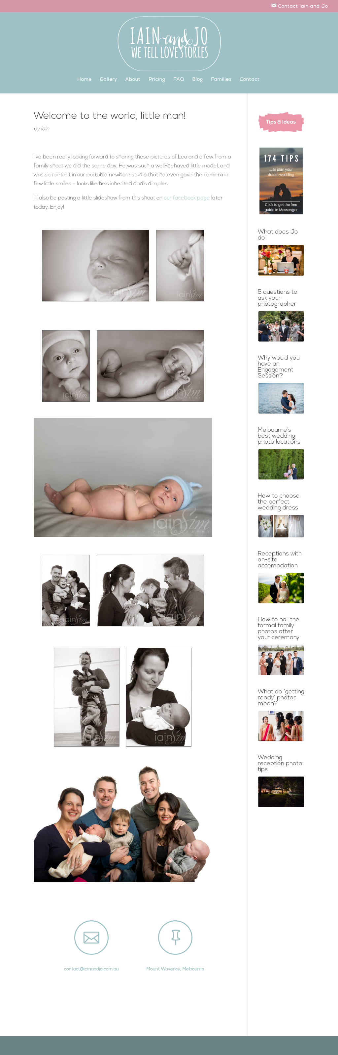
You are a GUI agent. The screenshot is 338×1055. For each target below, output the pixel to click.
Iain (45, 129)
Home (85, 79)
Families (221, 79)
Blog (197, 79)
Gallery (108, 79)
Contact (250, 79)
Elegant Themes (66, 1045)
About (133, 79)
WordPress (109, 1045)
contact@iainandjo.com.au (91, 969)
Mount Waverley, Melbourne (175, 969)
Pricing (157, 79)
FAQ (179, 79)
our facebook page (187, 198)
